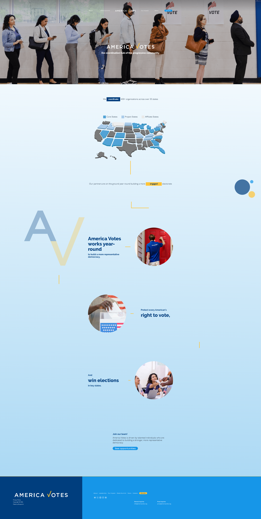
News (156, 10)
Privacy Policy (17, 500)
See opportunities (125, 448)
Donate (168, 10)
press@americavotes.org (164, 504)
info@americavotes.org (140, 504)
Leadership (103, 493)
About (91, 10)
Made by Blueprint (18, 504)
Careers (135, 493)
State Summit (105, 10)
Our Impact (145, 10)
